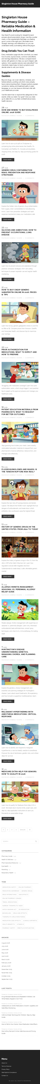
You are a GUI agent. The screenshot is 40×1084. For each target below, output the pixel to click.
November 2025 (7, 973)
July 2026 (5, 946)
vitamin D (20, 924)
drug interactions (9, 894)
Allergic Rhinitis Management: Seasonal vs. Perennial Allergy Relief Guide (18, 589)
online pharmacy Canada (11, 898)
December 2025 (7, 969)
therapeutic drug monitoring (13, 917)
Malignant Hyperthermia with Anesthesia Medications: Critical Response (19, 714)
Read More (7, 159)
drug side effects (20, 913)
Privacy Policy (5, 1069)
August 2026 (6, 943)
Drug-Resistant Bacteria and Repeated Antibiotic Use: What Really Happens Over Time (18, 998)
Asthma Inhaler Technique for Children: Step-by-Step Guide (18, 1016)
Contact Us (5, 1075)
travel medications (9, 902)
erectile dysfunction (25, 928)
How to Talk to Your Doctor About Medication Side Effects (19, 1024)
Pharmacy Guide (9, 856)
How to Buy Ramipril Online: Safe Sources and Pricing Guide (19, 1032)
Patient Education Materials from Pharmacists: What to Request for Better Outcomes (20, 411)
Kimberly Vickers (15, 115)
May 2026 (5, 953)
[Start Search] (36, 841)
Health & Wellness (9, 859)
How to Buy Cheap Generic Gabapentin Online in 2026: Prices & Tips (19, 292)
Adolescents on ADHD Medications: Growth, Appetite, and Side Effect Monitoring (20, 1007)
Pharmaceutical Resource (11, 863)
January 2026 (6, 966)
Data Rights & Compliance (9, 1072)
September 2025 (7, 979)
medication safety (9, 887)
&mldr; (23, 830)
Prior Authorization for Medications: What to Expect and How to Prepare (19, 352)
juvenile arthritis (30, 920)
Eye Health (6, 866)
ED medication (24, 909)
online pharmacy (25, 887)
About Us (4, 1063)
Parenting (6, 869)
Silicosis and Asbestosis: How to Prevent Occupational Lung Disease (19, 232)
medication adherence (10, 891)
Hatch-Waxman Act (9, 909)
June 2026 (5, 949)
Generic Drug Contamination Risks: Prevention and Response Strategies (18, 172)
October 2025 (6, 976)
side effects (23, 894)
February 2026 (6, 963)
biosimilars (6, 913)
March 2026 (5, 959)
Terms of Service (6, 1066)
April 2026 (5, 956)
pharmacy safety (8, 928)
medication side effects (11, 920)
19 (29, 830)
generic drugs (27, 891)
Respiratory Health (9, 873)
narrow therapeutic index (12, 905)
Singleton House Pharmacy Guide (18, 4)
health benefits (8, 924)
